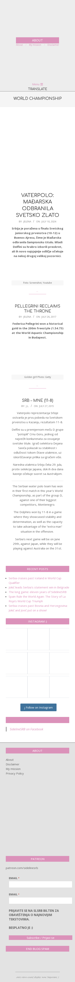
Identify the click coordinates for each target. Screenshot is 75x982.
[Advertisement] (37, 149)
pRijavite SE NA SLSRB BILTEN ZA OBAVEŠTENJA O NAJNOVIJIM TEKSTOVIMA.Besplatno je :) (34, 919)
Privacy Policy (15, 773)
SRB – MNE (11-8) (37, 400)
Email (14, 878)
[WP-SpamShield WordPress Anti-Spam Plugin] (19, 962)
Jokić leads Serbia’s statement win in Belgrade (39, 587)
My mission (13, 769)
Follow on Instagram (39, 707)
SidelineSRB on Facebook (37, 720)
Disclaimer (12, 764)
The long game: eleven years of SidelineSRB (38, 592)
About (10, 760)
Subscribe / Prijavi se (40, 938)
